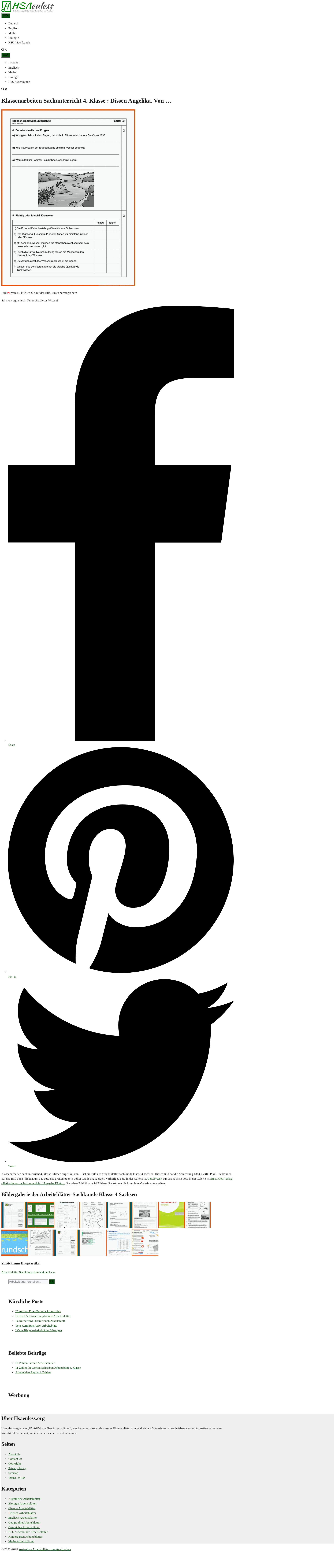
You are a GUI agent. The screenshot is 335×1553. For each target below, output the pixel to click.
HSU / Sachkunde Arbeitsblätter (28, 1532)
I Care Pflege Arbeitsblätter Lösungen (38, 1330)
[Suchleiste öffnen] (4, 50)
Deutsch (13, 23)
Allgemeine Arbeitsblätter (24, 1498)
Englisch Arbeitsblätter (22, 1517)
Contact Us (15, 1458)
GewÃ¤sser (154, 1178)
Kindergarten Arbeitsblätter (25, 1536)
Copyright (14, 1463)
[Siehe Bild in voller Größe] (68, 285)
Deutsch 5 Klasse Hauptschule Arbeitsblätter (42, 1316)
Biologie (13, 37)
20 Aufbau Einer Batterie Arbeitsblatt (38, 1311)
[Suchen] (52, 1281)
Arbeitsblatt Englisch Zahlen (33, 1372)
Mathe (12, 33)
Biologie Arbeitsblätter (22, 1503)
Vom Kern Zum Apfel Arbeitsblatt (36, 1325)
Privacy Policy (17, 1468)
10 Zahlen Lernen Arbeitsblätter (35, 1363)
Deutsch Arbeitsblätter (22, 1513)
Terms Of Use (16, 1478)
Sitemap (13, 1473)
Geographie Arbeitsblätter (24, 1522)
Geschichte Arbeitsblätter (24, 1527)
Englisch (13, 28)
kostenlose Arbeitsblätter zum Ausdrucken (45, 1549)
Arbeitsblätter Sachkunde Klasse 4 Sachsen (28, 1272)
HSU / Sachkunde (19, 42)
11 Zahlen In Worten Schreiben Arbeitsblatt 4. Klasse (48, 1367)
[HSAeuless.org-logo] (27, 11)
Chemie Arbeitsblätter (21, 1508)
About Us (14, 1454)
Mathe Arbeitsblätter (21, 1541)
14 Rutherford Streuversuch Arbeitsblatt (40, 1321)
